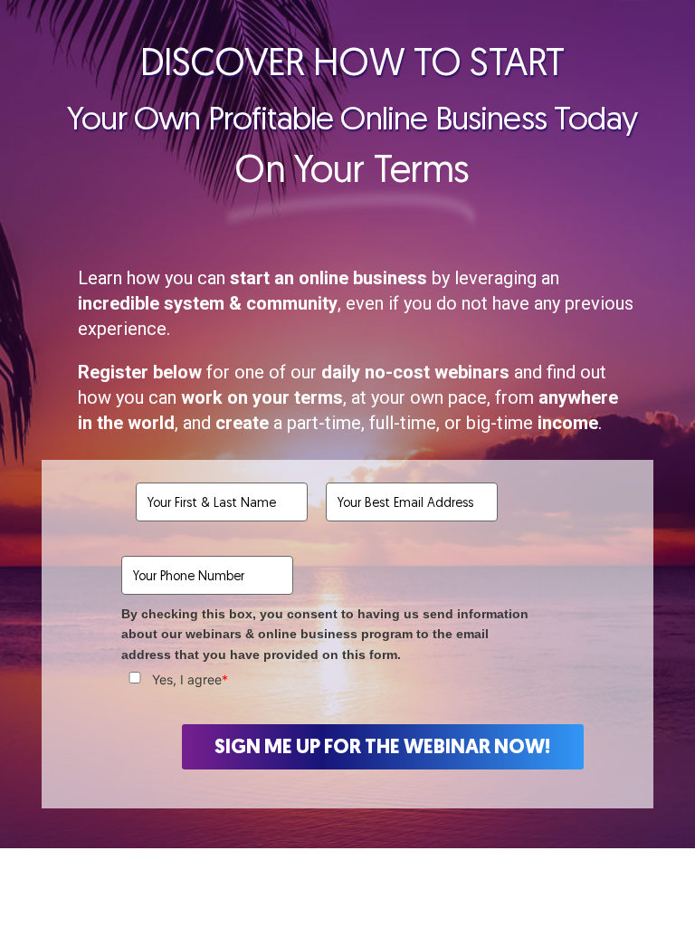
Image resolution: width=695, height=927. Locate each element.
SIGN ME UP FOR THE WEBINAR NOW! (382, 746)
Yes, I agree (190, 679)
